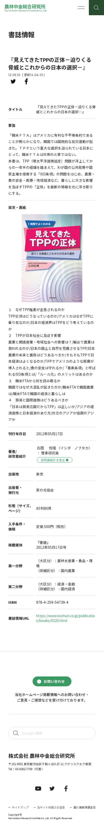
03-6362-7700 (23, 769)
